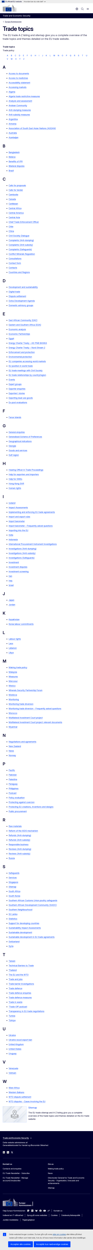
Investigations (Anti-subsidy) (22, 553)
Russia (12, 858)
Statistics (13, 919)
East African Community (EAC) (23, 320)
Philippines (13, 788)
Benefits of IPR (16, 161)
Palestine (13, 779)
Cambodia (13, 194)
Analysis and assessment (20, 101)
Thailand (13, 970)
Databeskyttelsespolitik (70, 1215)
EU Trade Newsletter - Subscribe (16, 1173)
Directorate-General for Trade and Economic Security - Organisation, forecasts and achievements (66, 1180)
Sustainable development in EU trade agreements (32, 937)
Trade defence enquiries (20, 993)
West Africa (14, 1088)
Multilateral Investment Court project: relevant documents (35, 722)
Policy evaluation (17, 797)
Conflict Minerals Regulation (22, 254)
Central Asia (14, 217)
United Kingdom (16, 1044)
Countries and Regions (19, 272)
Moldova (13, 695)
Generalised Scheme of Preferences (25, 437)
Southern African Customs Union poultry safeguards (33, 900)
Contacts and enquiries (12, 1169)
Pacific (12, 770)
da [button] (76, 8)
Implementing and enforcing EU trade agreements (32, 512)
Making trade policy (18, 667)
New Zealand (15, 746)
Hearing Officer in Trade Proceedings (26, 470)
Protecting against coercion (21, 802)
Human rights (15, 488)
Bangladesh (14, 152)
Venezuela (13, 1068)
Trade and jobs (16, 979)
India (11, 535)
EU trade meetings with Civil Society (26, 370)
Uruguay (13, 1053)
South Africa (14, 891)
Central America (16, 213)
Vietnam (12, 1073)
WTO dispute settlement (20, 1097)
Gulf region (14, 455)
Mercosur (13, 681)
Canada (12, 199)
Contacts (13, 267)
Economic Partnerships (19, 334)
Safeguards (14, 873)
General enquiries (17, 432)
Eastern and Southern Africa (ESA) (25, 325)
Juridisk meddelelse (10, 1220)
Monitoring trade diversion (21, 704)
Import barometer (17, 521)
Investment (14, 562)
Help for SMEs (15, 479)
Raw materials (15, 826)
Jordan (12, 604)
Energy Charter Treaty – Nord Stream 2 (27, 347)
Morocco (13, 713)
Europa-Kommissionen (13, 22)
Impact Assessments (18, 507)
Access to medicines (18, 78)
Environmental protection (20, 357)
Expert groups (15, 384)
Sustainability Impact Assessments (25, 928)
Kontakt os (58, 1211)
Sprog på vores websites (37, 1215)
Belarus (12, 157)
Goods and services (18, 450)
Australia (13, 133)
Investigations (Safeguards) (21, 558)
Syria (11, 946)
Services (13, 877)
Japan (11, 600)
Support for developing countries (24, 923)
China (11, 231)
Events (12, 379)
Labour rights (15, 639)
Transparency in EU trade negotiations (26, 1011)
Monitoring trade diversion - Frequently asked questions (35, 708)
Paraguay (13, 784)
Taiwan (12, 961)
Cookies (54, 1215)
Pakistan (13, 775)
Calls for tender (16, 190)
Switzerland (14, 941)
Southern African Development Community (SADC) (33, 905)
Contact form (15, 263)
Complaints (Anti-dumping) (21, 240)
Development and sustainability (23, 287)
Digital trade (14, 291)
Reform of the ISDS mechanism (23, 831)
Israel (11, 585)
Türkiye (12, 1020)
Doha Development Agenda (22, 301)
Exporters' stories (17, 393)
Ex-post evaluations (18, 402)
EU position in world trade (21, 366)
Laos (11, 643)
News (11, 751)
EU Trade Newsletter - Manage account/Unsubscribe (15, 1179)
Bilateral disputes (16, 166)
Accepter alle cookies (20, 1244)
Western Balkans (16, 1092)
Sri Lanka (13, 914)
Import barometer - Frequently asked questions (31, 526)
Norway (12, 755)
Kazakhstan (14, 619)
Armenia (12, 124)
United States (15, 1049)
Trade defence (15, 988)
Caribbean (13, 204)
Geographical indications (20, 441)
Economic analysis (17, 329)
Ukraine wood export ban (20, 1040)
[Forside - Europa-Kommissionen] (10, 8)
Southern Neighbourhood (20, 909)
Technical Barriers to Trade (21, 965)
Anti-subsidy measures (19, 114)
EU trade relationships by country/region (27, 375)
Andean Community (18, 105)
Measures (13, 676)
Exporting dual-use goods (21, 398)
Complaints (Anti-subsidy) (21, 245)
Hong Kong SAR (16, 483)
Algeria (12, 92)
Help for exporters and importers (24, 474)
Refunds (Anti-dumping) (20, 835)
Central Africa (15, 208)
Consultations (15, 258)
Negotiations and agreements (22, 741)
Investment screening (19, 571)
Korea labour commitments (21, 624)
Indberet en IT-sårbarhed (13, 1215)
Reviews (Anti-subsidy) (19, 853)
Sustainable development (20, 932)
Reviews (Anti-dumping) (20, 849)
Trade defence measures (20, 997)
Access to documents (19, 73)
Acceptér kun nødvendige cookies (52, 1244)
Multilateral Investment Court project (26, 717)
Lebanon (13, 648)
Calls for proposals (17, 185)
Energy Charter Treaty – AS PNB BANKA (28, 343)
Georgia (12, 446)
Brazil (11, 170)
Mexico (12, 686)
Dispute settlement (17, 296)
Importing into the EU (18, 530)
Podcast (12, 793)
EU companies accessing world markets (27, 361)
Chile (11, 226)
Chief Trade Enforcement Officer (24, 222)
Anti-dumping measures (20, 110)
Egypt (11, 338)
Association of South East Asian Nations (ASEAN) (32, 128)
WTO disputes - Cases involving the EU (27, 1101)
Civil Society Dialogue (19, 235)
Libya (11, 652)
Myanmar (13, 727)
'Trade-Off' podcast (18, 1006)
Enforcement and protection (22, 352)
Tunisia (12, 1016)
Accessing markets (17, 87)
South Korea (14, 896)
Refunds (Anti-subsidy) (19, 840)
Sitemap (12, 887)
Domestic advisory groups (21, 305)
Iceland (12, 503)
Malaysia (13, 672)
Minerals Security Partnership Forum (25, 690)
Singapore (13, 882)
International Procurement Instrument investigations (33, 544)
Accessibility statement (19, 82)
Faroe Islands (15, 417)
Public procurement (18, 811)
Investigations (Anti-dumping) (22, 548)
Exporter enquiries (17, 389)
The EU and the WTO (19, 974)
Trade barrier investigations (21, 984)
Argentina (13, 119)
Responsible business (18, 844)
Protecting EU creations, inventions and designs (31, 807)
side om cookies (59, 1234)
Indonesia (13, 539)
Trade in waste (15, 1002)
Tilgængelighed (28, 1220)
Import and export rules (19, 516)
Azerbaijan (13, 137)
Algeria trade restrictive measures (24, 96)
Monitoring (14, 699)
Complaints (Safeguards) (20, 249)
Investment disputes (18, 567)
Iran (10, 576)
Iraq (10, 580)
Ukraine (12, 1035)
